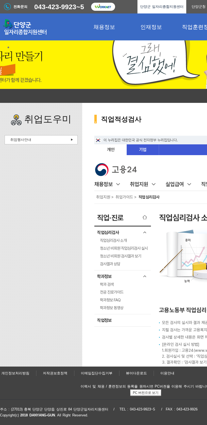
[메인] (40, 26)
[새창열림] (103, 6)
